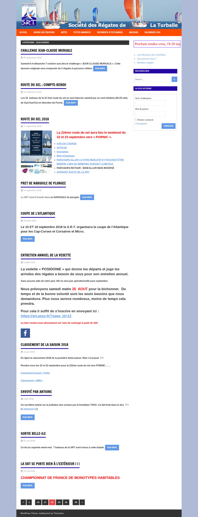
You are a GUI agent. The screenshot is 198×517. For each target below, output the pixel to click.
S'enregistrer (141, 123)
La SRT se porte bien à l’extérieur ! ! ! (50, 463)
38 (76, 502)
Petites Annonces (82, 32)
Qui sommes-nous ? (147, 58)
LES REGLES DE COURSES (151, 55)
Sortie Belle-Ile (33, 433)
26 (38, 502)
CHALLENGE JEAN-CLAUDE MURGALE (46, 50)
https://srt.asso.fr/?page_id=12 (46, 316)
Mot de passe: (142, 109)
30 (66, 502)
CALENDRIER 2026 (152, 32)
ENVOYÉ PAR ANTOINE (36, 391)
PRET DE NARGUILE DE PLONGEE (43, 183)
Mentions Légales (145, 62)
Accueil (23, 32)
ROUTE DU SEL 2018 (35, 119)
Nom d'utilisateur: (143, 98)
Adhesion (133, 32)
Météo (64, 32)
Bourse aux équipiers (44, 32)
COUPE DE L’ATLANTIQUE (38, 213)
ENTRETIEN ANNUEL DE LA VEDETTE (46, 255)
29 (59, 502)
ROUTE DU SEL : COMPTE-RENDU (43, 84)
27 (45, 502)
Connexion (169, 126)
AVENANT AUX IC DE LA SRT (73, 172)
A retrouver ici (29, 409)
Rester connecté (145, 120)
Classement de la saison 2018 (44, 344)
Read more (100, 68)
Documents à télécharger (110, 32)
